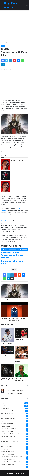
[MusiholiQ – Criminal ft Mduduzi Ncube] (7, 370)
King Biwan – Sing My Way (18, 182)
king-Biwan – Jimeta (17, 160)
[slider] (24, 249)
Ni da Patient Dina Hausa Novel (10, 449)
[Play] (3, 249)
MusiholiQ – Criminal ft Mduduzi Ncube (7, 379)
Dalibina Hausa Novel (7, 423)
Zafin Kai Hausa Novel (8, 413)
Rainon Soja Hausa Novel (8, 459)
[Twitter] (8, 275)
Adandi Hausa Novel (7, 431)
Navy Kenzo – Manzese (19, 360)
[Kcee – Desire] (7, 350)
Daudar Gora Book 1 (7, 426)
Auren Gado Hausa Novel (8, 436)
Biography (4, 403)
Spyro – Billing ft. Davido (18, 172)
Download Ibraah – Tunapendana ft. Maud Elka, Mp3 (12, 255)
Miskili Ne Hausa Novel (8, 439)
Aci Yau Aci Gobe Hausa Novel (10, 467)
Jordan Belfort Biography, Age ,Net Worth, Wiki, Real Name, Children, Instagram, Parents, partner (17, 392)
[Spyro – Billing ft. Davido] (5, 175)
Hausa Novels (5, 408)
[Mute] (21, 249)
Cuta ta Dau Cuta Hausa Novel (10, 441)
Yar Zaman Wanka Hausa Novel (10, 433)
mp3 (14, 269)
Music (7, 42)
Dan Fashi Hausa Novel (8, 454)
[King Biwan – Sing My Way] (5, 186)
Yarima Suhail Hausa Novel (9, 418)
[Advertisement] (14, 26)
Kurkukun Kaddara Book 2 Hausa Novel (12, 456)
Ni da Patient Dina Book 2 (8, 444)
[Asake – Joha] (21, 333)
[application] (14, 249)
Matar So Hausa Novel (8, 451)
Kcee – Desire (5, 356)
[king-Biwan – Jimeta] (5, 164)
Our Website (4, 221)
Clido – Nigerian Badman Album (20, 379)
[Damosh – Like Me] (7, 335)
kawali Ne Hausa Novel (8, 464)
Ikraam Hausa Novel (7, 411)
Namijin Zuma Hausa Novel (9, 428)
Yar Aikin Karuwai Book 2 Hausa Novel (12, 461)
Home (3, 42)
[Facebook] (4, 275)
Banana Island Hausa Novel (9, 446)
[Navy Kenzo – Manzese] (21, 352)
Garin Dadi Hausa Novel (8, 421)
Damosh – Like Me (6, 343)
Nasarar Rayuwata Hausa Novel (10, 416)
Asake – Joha (19, 339)
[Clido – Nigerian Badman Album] (21, 370)
